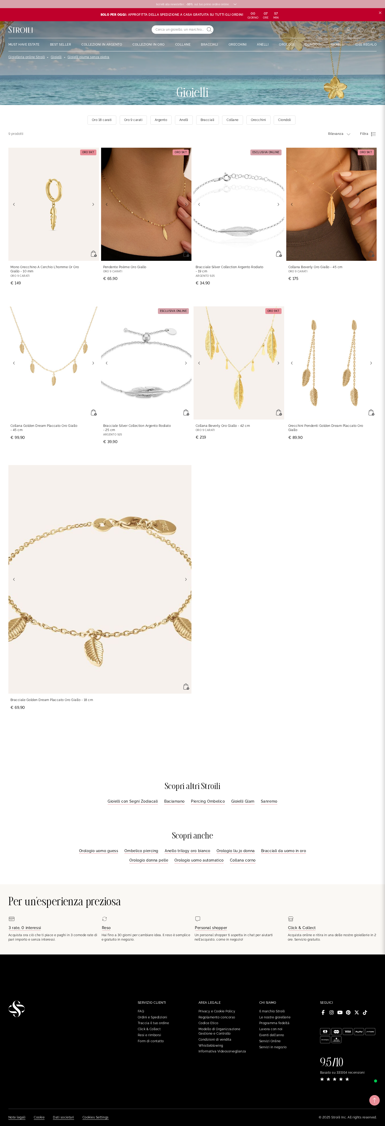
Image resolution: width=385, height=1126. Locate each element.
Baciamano (174, 801)
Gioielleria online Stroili (26, 57)
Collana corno (243, 860)
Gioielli (56, 57)
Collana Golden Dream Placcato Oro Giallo (43, 428)
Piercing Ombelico (208, 801)
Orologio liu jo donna (236, 851)
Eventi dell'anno (271, 1035)
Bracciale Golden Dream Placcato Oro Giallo (51, 700)
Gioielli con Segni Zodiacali (133, 801)
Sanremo (269, 801)
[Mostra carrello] (373, 30)
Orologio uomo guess (98, 851)
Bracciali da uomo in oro (283, 851)
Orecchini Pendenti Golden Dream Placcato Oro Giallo (325, 428)
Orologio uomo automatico (198, 860)
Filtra (364, 134)
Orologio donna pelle (148, 860)
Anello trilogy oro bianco (187, 851)
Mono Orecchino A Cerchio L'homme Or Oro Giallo (44, 269)
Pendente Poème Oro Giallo (124, 267)
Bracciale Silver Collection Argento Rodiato (229, 269)
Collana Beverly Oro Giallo (315, 267)
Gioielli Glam (243, 801)
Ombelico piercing (141, 851)
